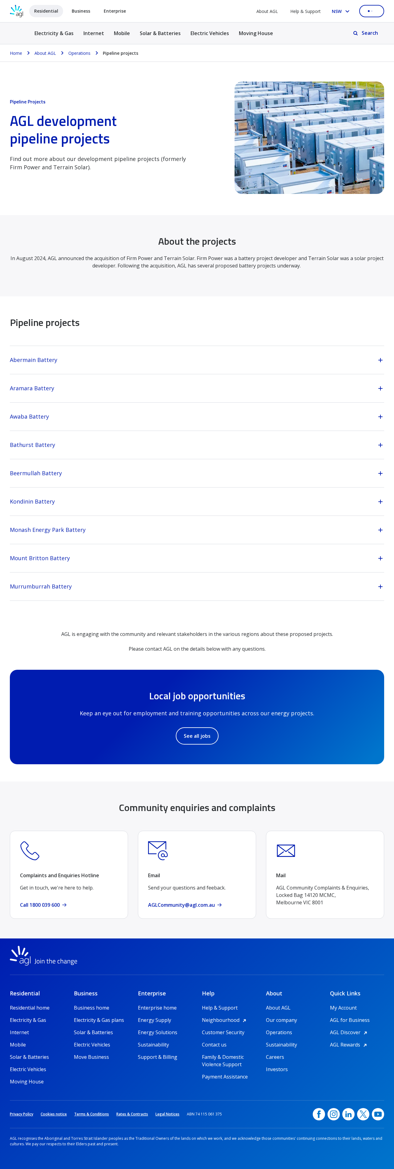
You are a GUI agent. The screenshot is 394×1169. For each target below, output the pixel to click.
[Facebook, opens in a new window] (319, 1114)
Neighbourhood (225, 1020)
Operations (279, 1032)
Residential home (30, 1007)
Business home (91, 1007)
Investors (277, 1069)
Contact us (214, 1044)
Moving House (256, 33)
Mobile (122, 33)
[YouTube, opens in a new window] (378, 1114)
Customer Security (223, 1032)
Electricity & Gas (54, 37)
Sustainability (153, 1044)
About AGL (267, 11)
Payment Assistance (225, 1076)
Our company (281, 1020)
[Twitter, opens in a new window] (363, 1114)
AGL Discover (349, 1032)
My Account (343, 1007)
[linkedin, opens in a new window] (348, 1114)
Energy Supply (154, 1020)
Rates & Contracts (132, 1114)
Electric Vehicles (210, 33)
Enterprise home (157, 1007)
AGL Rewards (349, 1044)
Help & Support (305, 11)
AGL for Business (350, 1020)
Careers (275, 1057)
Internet (93, 33)
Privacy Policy (21, 1114)
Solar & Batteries (160, 33)
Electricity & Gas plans (99, 1020)
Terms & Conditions (91, 1114)
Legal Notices (167, 1114)
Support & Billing (157, 1057)
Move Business (91, 1057)
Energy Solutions (157, 1032)
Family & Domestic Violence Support (223, 1057)
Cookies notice (54, 1114)
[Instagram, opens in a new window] (334, 1114)
